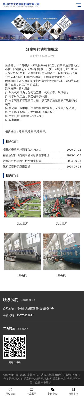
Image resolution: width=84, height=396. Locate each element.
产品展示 (31, 393)
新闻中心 (52, 393)
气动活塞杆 (39, 378)
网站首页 (10, 393)
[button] (39, 38)
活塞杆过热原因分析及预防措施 (22, 161)
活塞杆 (9, 65)
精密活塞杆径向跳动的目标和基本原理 (26, 155)
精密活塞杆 (54, 378)
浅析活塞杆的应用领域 (16, 166)
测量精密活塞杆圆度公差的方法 (22, 149)
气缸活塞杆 (68, 378)
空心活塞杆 (25, 378)
